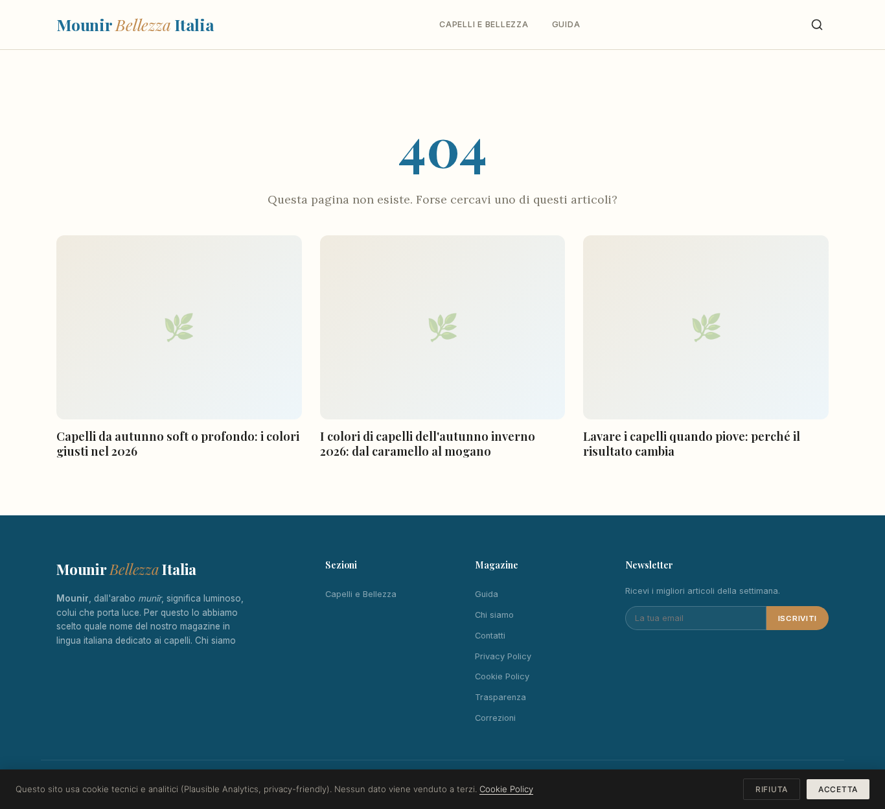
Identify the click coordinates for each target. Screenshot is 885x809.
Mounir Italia (135, 24)
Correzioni (495, 718)
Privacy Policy (503, 656)
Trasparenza (500, 697)
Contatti (490, 635)
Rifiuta (771, 789)
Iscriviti (797, 618)
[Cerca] (817, 24)
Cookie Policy (502, 676)
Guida (566, 24)
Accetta (838, 789)
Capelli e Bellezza (483, 24)
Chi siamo (215, 640)
